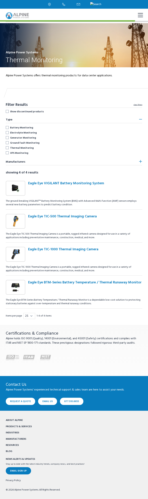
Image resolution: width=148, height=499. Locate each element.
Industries (12, 433)
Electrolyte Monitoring (23, 133)
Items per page (14, 316)
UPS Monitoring (19, 153)
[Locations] (49, 4)
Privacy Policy (13, 480)
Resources (12, 445)
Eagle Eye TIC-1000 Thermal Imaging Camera (63, 249)
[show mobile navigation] (140, 15)
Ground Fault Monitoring (25, 143)
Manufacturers (16, 439)
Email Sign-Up (18, 471)
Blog (9, 451)
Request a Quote (20, 401)
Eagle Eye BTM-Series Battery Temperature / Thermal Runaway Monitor (85, 282)
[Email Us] (78, 4)
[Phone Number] (63, 4)
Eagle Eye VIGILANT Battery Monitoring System (66, 183)
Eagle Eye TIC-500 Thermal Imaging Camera (62, 216)
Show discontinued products (27, 112)
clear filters (138, 104)
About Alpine (14, 420)
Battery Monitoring (21, 128)
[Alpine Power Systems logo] (17, 15)
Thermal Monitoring (22, 148)
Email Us (47, 401)
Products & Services (19, 426)
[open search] (96, 4)
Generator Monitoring (23, 138)
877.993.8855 (71, 401)
